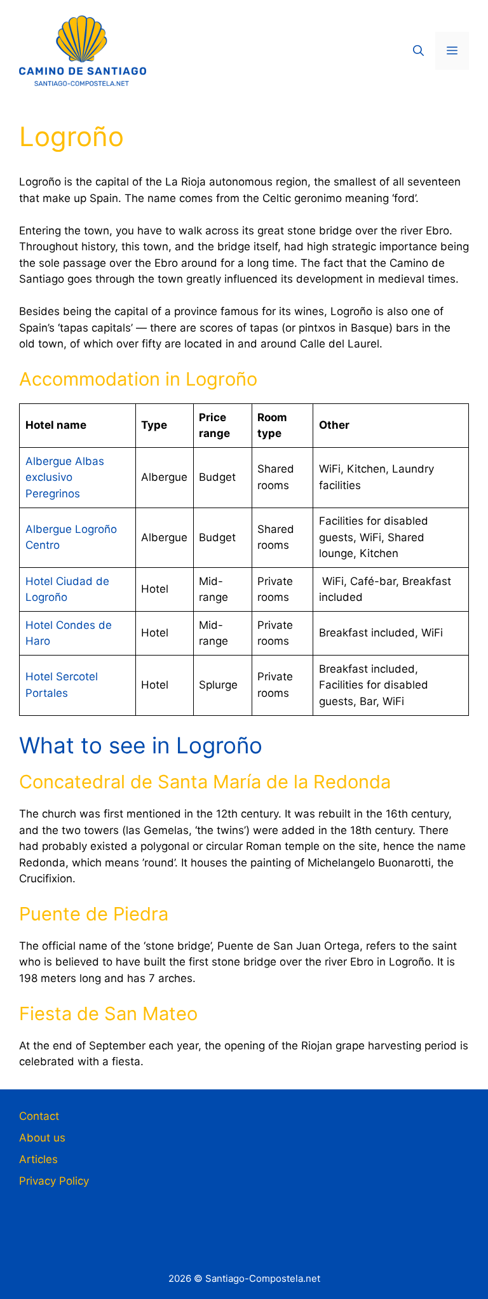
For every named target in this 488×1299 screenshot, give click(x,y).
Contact (39, 1116)
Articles (38, 1159)
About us (42, 1137)
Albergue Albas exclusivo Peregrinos (64, 477)
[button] (418, 51)
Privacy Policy (54, 1180)
